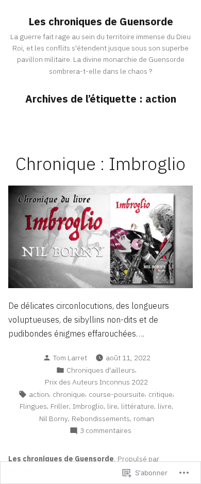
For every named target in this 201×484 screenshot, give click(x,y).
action (39, 394)
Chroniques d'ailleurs (100, 370)
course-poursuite (117, 394)
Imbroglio (88, 406)
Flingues (33, 406)
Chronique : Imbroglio (100, 163)
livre (165, 406)
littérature (137, 406)
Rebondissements (101, 418)
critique (160, 394)
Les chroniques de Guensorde (100, 21)
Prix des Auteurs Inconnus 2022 (96, 382)
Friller (60, 406)
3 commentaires (105, 430)
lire (112, 406)
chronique (69, 394)
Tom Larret (70, 357)
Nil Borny (53, 418)
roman (143, 418)
